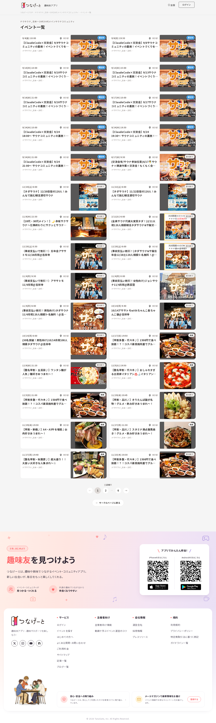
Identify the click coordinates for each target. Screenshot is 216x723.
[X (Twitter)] (14, 643)
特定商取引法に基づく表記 (185, 636)
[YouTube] (31, 643)
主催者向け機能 (103, 624)
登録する (194, 699)
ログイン (186, 4)
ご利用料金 (63, 648)
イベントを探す (65, 630)
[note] (39, 643)
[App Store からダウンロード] (158, 587)
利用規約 (175, 624)
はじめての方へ (65, 636)
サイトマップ (63, 654)
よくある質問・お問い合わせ (71, 642)
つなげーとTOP (26, 12)
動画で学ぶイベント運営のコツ (111, 630)
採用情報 (137, 630)
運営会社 (137, 624)
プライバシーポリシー (182, 630)
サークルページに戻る (109, 502)
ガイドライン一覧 (179, 642)
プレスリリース (140, 636)
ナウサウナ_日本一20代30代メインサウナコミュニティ (57, 12)
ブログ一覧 (63, 666)
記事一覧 (62, 660)
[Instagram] (23, 643)
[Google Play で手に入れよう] (191, 587)
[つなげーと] (27, 621)
